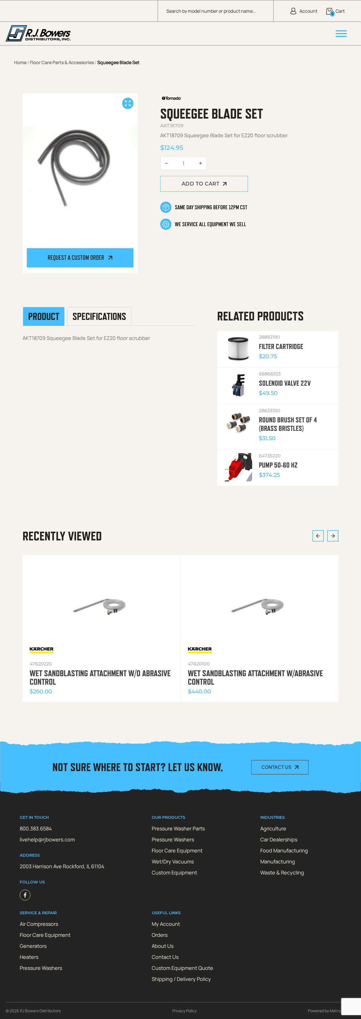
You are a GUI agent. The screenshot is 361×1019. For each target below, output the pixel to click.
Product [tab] (43, 316)
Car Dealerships (278, 839)
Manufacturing (277, 861)
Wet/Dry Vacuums (173, 861)
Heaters (29, 956)
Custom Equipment (174, 872)
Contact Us (276, 767)
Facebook (25, 895)
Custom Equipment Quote (182, 968)
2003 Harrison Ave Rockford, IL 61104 (62, 866)
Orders (160, 934)
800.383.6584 (36, 828)
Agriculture (273, 828)
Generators (33, 945)
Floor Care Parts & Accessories (62, 62)
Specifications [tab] (99, 316)
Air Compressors (39, 923)
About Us (162, 945)
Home (20, 62)
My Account (166, 923)
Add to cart (200, 184)
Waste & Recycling (282, 872)
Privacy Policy (184, 1010)
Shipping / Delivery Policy (181, 979)
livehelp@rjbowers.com (47, 839)
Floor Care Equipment (177, 850)
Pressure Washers (173, 839)
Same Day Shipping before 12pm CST (211, 207)
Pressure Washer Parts (178, 828)
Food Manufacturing (284, 850)
